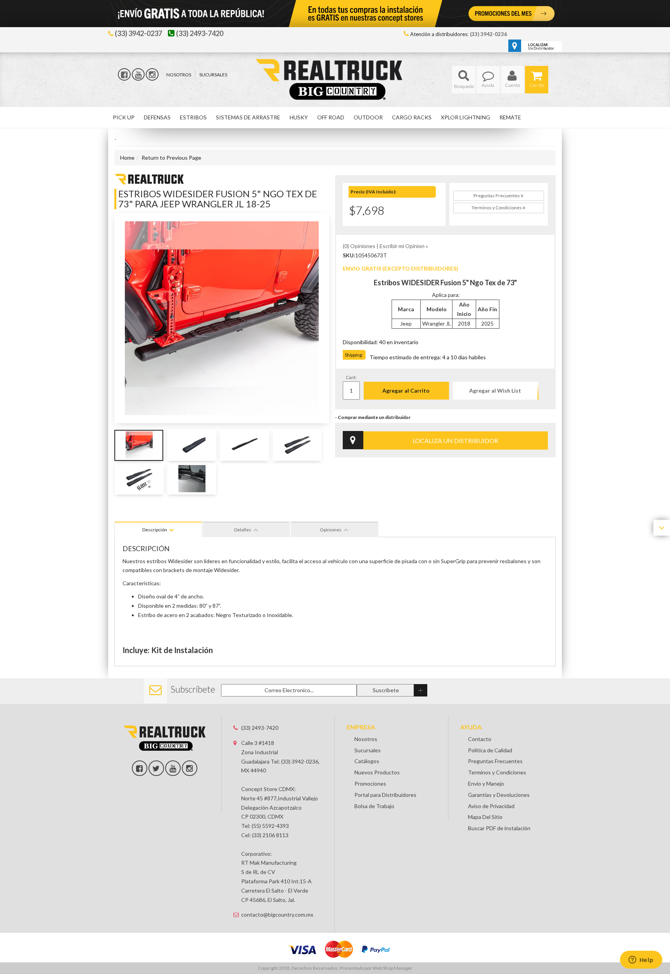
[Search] (463, 79)
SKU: (349, 255)
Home (127, 157)
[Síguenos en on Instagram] (189, 768)
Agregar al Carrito (406, 390)
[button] (463, 79)
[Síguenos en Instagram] (152, 74)
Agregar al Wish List (495, 390)
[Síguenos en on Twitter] (156, 768)
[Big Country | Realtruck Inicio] (335, 65)
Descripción (154, 530)
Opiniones (331, 530)
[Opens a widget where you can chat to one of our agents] (641, 960)
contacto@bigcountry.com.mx (277, 914)
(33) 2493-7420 (259, 727)
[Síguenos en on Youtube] (173, 768)
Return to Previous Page (171, 157)
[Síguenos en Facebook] (124, 74)
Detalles (242, 530)
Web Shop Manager (393, 968)
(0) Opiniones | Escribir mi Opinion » (385, 246)
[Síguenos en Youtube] (138, 74)
